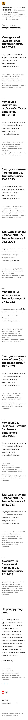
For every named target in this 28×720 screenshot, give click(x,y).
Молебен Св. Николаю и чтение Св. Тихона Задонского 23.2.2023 (14, 429)
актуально (6, 85)
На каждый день (12, 81)
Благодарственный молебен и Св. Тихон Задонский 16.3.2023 (14, 361)
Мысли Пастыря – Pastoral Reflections (12, 713)
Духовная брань (14, 404)
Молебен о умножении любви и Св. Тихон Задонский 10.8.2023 (14, 108)
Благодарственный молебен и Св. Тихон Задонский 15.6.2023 (14, 174)
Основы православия (16, 213)
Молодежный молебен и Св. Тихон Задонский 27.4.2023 (13, 297)
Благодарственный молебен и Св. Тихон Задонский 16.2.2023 (14, 499)
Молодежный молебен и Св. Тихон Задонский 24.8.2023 (13, 42)
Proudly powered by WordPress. (10, 715)
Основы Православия (14, 87)
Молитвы (4, 81)
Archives (5, 700)
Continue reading (8, 661)
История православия (8, 78)
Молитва (22, 85)
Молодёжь (5, 87)
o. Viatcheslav (7, 74)
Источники (18, 78)
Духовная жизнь (15, 76)
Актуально (6, 76)
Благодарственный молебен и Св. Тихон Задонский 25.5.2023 (14, 236)
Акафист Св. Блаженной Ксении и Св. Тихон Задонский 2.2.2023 (13, 567)
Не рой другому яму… (12, 610)
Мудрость (10, 399)
